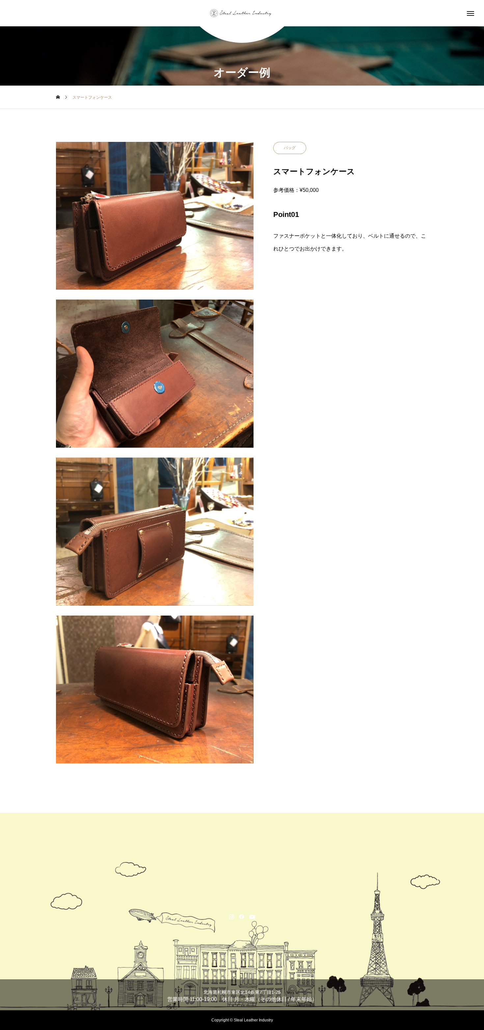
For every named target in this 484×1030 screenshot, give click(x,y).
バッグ (290, 147)
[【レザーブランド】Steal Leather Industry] (242, 13)
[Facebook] (242, 916)
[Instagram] (231, 916)
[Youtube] (252, 916)
